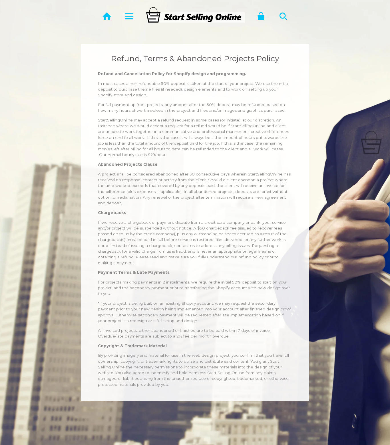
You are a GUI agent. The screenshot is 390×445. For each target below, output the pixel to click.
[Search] (283, 16)
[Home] (107, 16)
